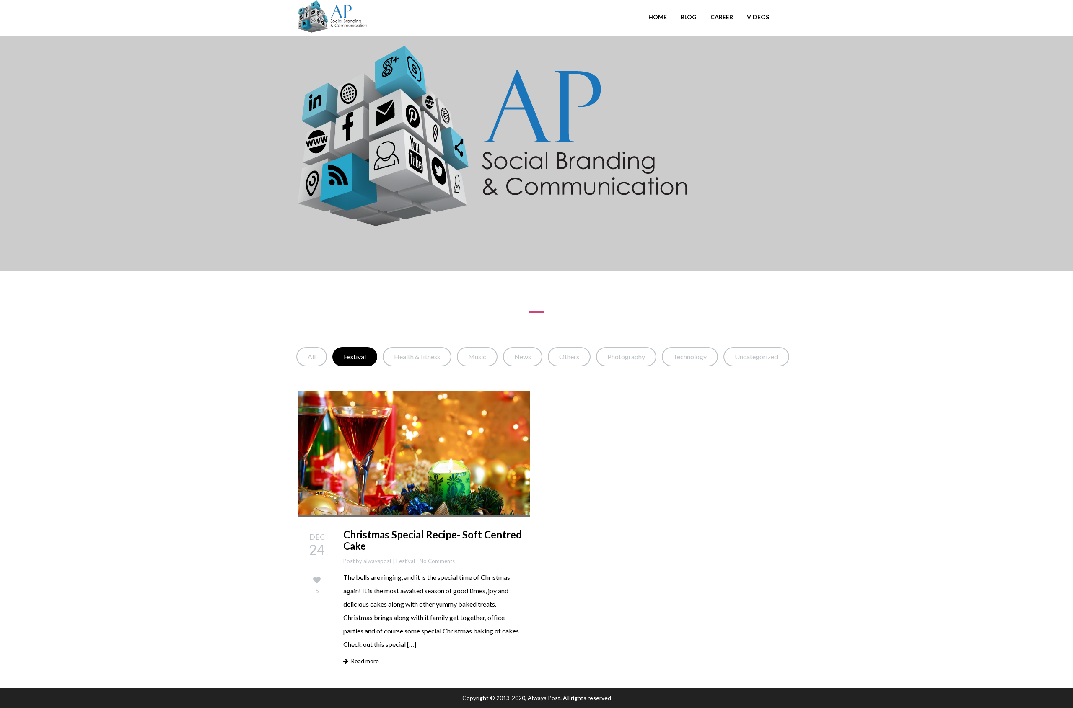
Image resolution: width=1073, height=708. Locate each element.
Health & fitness (417, 356)
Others (569, 356)
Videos (758, 17)
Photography (626, 356)
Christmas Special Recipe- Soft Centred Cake (432, 539)
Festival (355, 356)
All (312, 356)
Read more (363, 660)
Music (477, 356)
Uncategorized (756, 356)
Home (657, 17)
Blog (689, 17)
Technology (690, 356)
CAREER (721, 17)
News (522, 356)
